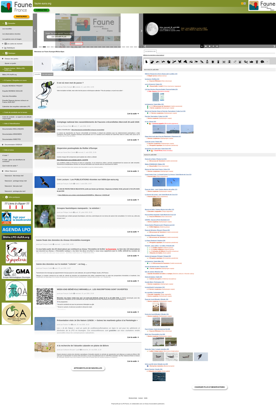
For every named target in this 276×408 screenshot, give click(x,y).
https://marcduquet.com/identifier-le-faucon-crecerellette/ (87, 130)
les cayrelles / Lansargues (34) (154, 292)
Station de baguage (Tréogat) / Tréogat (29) (158, 256)
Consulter (41, 10)
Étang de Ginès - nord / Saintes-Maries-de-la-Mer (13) (161, 189)
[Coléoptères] (218, 62)
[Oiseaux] (146, 62)
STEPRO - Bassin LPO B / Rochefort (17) (157, 220)
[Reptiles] (163, 62)
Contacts (140, 398)
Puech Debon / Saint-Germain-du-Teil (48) (157, 329)
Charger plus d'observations (210, 387)
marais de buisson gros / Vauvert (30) (156, 266)
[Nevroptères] (224, 62)
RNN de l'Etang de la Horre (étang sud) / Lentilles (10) (161, 74)
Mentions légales (133, 398)
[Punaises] (213, 62)
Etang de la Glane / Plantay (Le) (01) (156, 159)
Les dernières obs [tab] (150, 51)
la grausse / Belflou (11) (152, 79)
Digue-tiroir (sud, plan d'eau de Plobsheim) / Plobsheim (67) (163, 136)
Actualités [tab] (37, 74)
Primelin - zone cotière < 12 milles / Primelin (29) (159, 246)
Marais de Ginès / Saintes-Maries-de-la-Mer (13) (159, 209)
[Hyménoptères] (196, 62)
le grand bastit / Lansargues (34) (155, 287)
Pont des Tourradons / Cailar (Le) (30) (156, 116)
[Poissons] (251, 62)
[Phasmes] (235, 62)
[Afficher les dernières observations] (153, 55)
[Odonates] (174, 62)
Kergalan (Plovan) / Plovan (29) (154, 235)
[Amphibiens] (168, 62)
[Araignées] (240, 62)
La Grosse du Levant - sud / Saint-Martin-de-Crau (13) (161, 194)
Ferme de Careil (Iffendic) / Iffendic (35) (157, 314)
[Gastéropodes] (262, 62)
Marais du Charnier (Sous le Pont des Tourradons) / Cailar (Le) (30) (165, 111)
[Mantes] (202, 62)
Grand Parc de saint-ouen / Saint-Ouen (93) (158, 148)
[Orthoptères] (191, 62)
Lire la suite (132, 114)
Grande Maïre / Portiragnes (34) (154, 282)
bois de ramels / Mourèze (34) (154, 272)
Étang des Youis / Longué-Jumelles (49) (157, 349)
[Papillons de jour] (180, 62)
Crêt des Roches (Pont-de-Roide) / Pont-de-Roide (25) (161, 89)
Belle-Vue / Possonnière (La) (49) (155, 334)
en (244, 3)
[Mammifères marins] (157, 62)
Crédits (145, 398)
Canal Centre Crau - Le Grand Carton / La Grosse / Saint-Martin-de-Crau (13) (168, 174)
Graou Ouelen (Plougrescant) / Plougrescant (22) (160, 225)
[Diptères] (229, 62)
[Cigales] (207, 62)
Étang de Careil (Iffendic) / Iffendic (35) (156, 299)
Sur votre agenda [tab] (47, 74)
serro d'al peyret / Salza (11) (153, 84)
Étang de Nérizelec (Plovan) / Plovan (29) (157, 230)
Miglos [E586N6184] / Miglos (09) (155, 164)
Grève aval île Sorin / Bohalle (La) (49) (156, 364)
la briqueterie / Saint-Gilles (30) (154, 104)
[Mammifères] (152, 62)
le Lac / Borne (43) (150, 121)
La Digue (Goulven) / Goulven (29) (155, 240)
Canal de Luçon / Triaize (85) (153, 141)
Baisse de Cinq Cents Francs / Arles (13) (157, 169)
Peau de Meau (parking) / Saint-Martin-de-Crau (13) (160, 214)
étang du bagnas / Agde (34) (153, 277)
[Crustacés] (257, 62)
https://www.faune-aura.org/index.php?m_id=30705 (72, 160)
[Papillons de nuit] (185, 62)
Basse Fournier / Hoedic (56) (153, 369)
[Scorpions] (246, 62)
